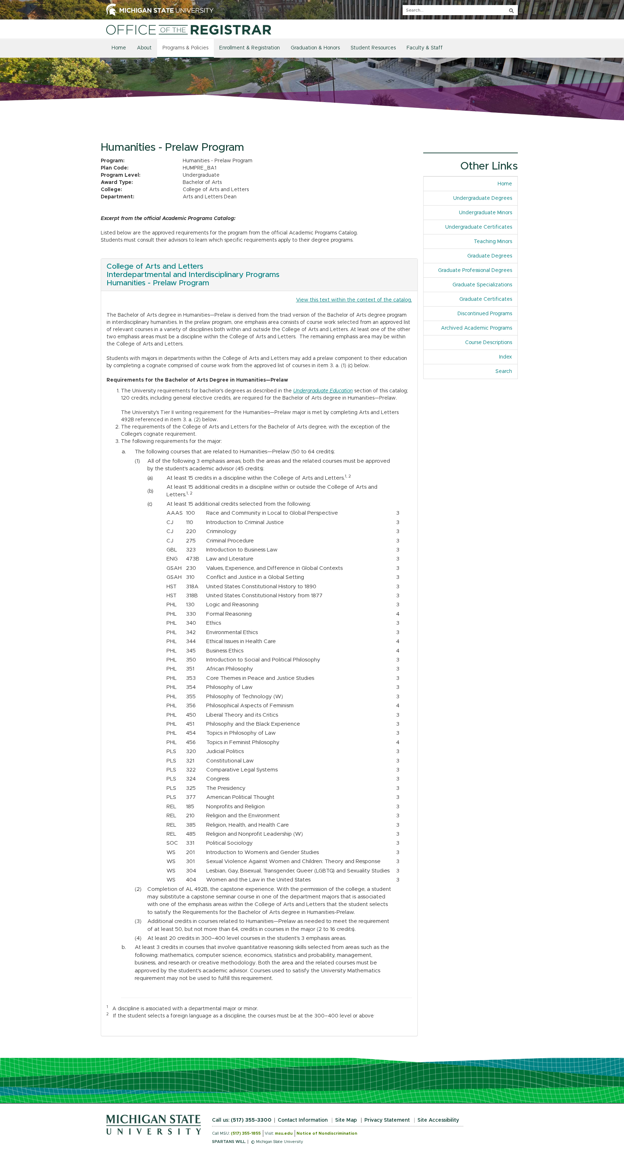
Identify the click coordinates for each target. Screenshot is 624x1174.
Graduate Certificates (485, 299)
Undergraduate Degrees (482, 198)
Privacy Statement (387, 1120)
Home (119, 47)
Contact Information (303, 1120)
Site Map (346, 1120)
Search (503, 371)
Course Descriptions (488, 342)
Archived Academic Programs (476, 328)
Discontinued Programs (485, 313)
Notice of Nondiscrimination (326, 1133)
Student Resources (373, 47)
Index (508, 357)
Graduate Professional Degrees (475, 270)
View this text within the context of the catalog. (354, 300)
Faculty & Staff (425, 47)
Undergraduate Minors (485, 212)
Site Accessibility (438, 1120)
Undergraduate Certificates (478, 227)
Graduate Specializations (482, 284)
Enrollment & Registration (249, 47)
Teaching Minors (493, 241)
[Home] (188, 29)
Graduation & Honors (315, 47)
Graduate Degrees (489, 256)
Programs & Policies (185, 47)
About (144, 47)
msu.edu (283, 1133)
